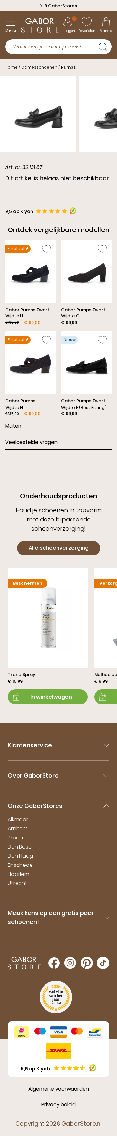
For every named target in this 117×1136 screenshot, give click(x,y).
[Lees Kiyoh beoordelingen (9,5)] (92, 1067)
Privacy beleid (58, 1104)
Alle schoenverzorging (59, 548)
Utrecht (17, 883)
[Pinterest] (87, 963)
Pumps (68, 67)
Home (11, 67)
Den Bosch (21, 847)
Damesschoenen (39, 67)
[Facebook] (54, 963)
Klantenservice (30, 745)
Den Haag (20, 856)
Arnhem (18, 828)
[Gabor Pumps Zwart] (30, 283)
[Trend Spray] (48, 636)
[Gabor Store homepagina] (40, 25)
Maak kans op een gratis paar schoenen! (51, 917)
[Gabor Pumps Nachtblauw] (30, 374)
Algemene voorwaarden (58, 1089)
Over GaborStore (33, 775)
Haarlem (18, 874)
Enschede (20, 865)
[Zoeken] (105, 45)
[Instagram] (70, 962)
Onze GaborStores (35, 806)
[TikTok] (103, 963)
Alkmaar (18, 819)
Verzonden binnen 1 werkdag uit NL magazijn (50, 9)
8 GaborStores (61, 6)
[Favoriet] (46, 249)
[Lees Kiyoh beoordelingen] (73, 210)
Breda (15, 837)
